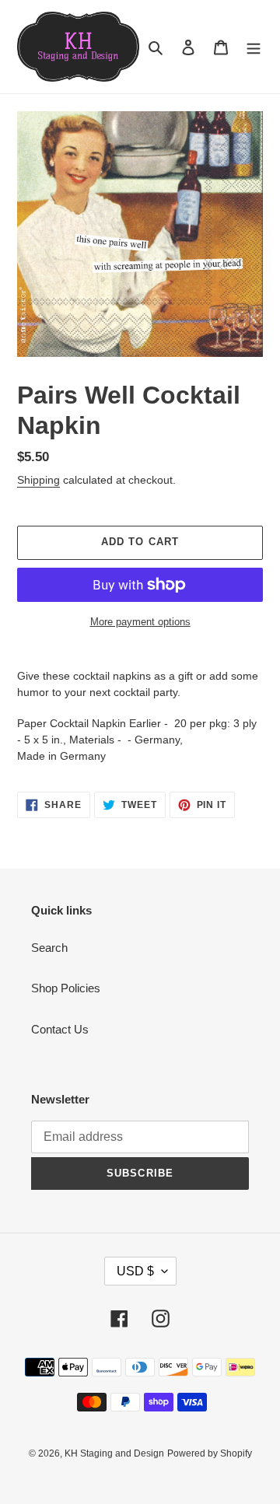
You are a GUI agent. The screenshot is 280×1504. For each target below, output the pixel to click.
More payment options (140, 622)
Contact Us (60, 1029)
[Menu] (253, 47)
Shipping (38, 480)
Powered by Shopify (209, 1453)
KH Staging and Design (114, 1453)
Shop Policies (65, 988)
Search (49, 947)
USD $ (135, 1271)
